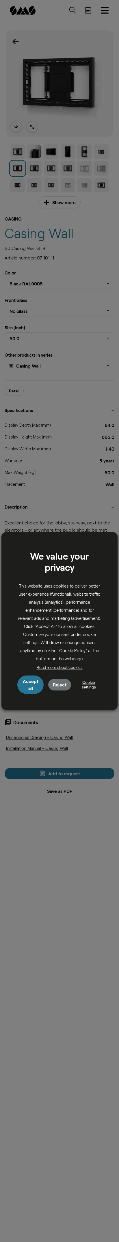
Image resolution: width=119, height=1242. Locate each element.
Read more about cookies (60, 667)
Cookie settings (89, 684)
